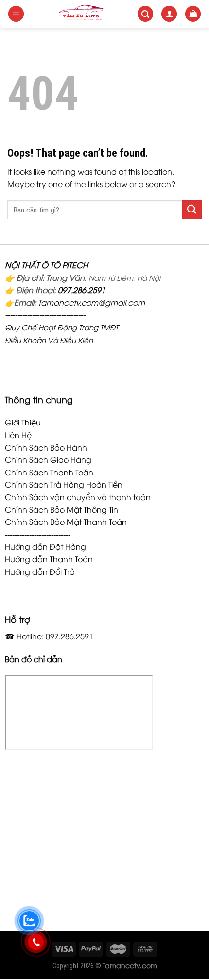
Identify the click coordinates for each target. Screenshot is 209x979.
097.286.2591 (81, 289)
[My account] (169, 14)
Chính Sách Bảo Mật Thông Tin (61, 509)
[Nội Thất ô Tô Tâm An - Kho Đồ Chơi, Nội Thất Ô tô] (81, 14)
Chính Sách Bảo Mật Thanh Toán (66, 521)
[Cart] (193, 14)
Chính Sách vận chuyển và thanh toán (78, 496)
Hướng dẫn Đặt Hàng (45, 546)
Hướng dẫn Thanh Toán (49, 559)
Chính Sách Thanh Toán (49, 472)
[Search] (145, 14)
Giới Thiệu (23, 422)
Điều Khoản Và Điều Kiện (49, 339)
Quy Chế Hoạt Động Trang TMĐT (61, 327)
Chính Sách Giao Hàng (48, 459)
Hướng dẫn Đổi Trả (40, 571)
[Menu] (16, 14)
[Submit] (192, 209)
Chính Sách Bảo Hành (46, 447)
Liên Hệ (18, 434)
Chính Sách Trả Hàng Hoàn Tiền (63, 484)
